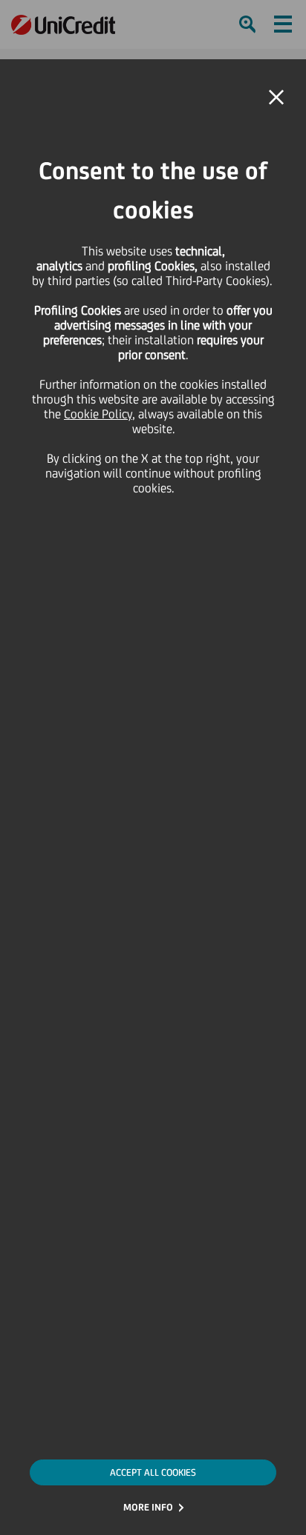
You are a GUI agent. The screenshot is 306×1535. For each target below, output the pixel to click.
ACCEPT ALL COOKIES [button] (153, 1472)
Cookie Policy (98, 414)
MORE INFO (148, 1507)
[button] (276, 98)
